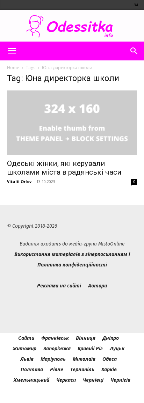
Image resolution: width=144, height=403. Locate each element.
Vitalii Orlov (19, 181)
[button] (12, 51)
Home (13, 68)
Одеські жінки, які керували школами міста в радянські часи (64, 167)
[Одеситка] (72, 26)
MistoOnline (111, 244)
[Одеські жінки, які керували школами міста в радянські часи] (72, 122)
